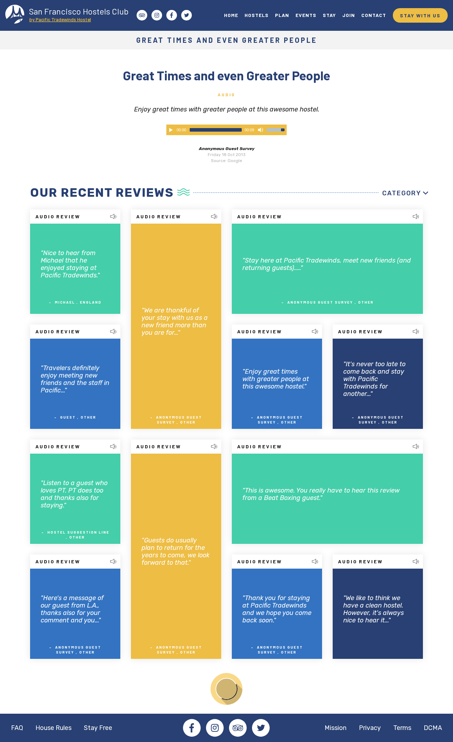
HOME (231, 15)
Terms (402, 728)
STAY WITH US (420, 15)
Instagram (215, 728)
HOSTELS (257, 15)
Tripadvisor (238, 728)
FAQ (17, 728)
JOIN (348, 15)
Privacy (370, 728)
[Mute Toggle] (260, 130)
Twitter (261, 728)
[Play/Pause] (171, 130)
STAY (329, 15)
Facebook (192, 728)
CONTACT (373, 15)
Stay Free (98, 728)
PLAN (282, 15)
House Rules (53, 728)
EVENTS (306, 15)
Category (401, 193)
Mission (335, 728)
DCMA (433, 728)
